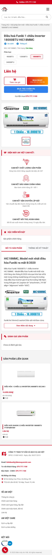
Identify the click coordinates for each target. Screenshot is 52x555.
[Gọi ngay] (5, 550)
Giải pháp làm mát (17, 25)
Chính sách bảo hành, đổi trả (12, 509)
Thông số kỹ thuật (38, 248)
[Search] (47, 17)
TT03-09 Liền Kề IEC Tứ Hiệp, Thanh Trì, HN (19, 482)
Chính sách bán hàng (9, 501)
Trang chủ (5, 25)
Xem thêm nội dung (24, 326)
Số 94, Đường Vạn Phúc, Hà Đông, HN (17, 479)
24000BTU (10, 62)
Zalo (10, 543)
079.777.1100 (31, 96)
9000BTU (10, 57)
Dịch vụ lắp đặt (7, 523)
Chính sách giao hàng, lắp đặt (12, 505)
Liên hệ (4, 513)
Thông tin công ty (7, 497)
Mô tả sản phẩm (13, 248)
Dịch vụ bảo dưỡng (8, 527)
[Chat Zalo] (5, 543)
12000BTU (23, 57)
